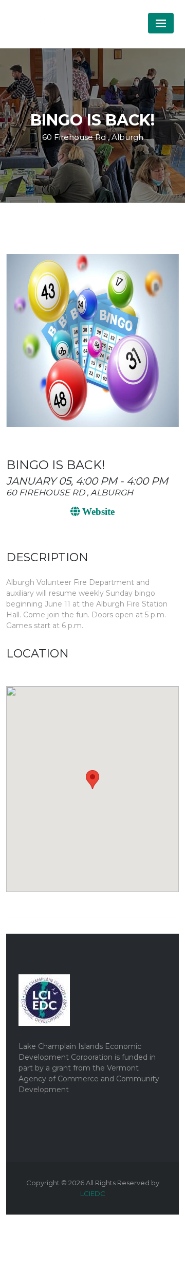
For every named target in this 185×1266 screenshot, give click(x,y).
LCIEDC (92, 1193)
